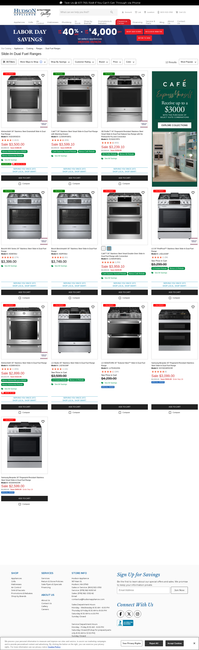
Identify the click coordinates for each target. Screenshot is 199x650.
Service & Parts (150, 22)
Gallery (44, 606)
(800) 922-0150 (95, 587)
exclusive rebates (154, 32)
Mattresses (52, 22)
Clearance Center (122, 22)
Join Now (179, 590)
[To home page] (32, 13)
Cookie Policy (54, 647)
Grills (30, 22)
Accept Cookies (175, 643)
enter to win (144, 38)
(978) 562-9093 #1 (88, 590)
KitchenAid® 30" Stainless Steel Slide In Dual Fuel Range (24, 363)
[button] (123, 12)
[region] (99, 643)
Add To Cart (24, 178)
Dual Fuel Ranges (52, 48)
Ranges (39, 48)
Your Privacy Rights (132, 643)
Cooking (29, 48)
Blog (162, 22)
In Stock (77, 22)
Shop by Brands (88, 22)
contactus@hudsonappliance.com (88, 599)
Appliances (19, 22)
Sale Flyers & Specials (51, 584)
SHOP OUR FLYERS (133, 32)
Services (45, 578)
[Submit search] (111, 12)
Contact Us (181, 22)
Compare (26, 184)
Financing (137, 22)
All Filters (10, 62)
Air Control (40, 22)
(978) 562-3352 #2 (86, 593)
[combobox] (32, 62)
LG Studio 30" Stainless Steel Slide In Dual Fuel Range (73, 363)
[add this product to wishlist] (42, 75)
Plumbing (66, 22)
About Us (171, 22)
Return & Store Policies (52, 581)
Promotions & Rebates (105, 22)
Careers (45, 609)
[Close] (194, 643)
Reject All (153, 643)
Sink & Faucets (18, 590)
